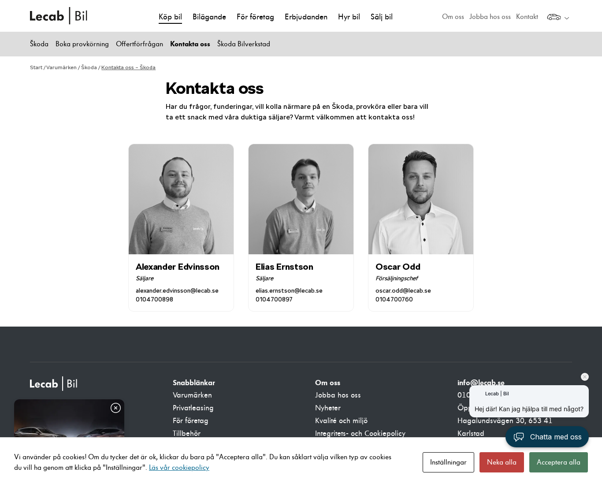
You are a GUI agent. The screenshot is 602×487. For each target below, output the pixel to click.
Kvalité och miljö (341, 420)
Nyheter (328, 408)
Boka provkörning (82, 44)
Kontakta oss (190, 43)
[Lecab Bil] (54, 383)
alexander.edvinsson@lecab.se (177, 290)
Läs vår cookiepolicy (179, 467)
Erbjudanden (306, 17)
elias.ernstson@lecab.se (289, 290)
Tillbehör (187, 433)
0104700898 (154, 299)
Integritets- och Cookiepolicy (360, 433)
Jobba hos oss (490, 16)
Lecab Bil (59, 16)
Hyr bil (349, 17)
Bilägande (209, 17)
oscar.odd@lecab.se (403, 290)
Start (36, 67)
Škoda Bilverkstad (243, 44)
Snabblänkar (194, 382)
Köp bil (170, 17)
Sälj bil (382, 17)
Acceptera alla (558, 462)
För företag (255, 17)
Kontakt (527, 16)
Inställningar (448, 462)
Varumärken (61, 67)
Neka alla (502, 462)
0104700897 (274, 299)
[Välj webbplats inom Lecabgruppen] (558, 18)
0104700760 (394, 299)
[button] (547, 436)
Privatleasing (193, 408)
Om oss (453, 16)
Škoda (39, 44)
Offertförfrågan (139, 44)
